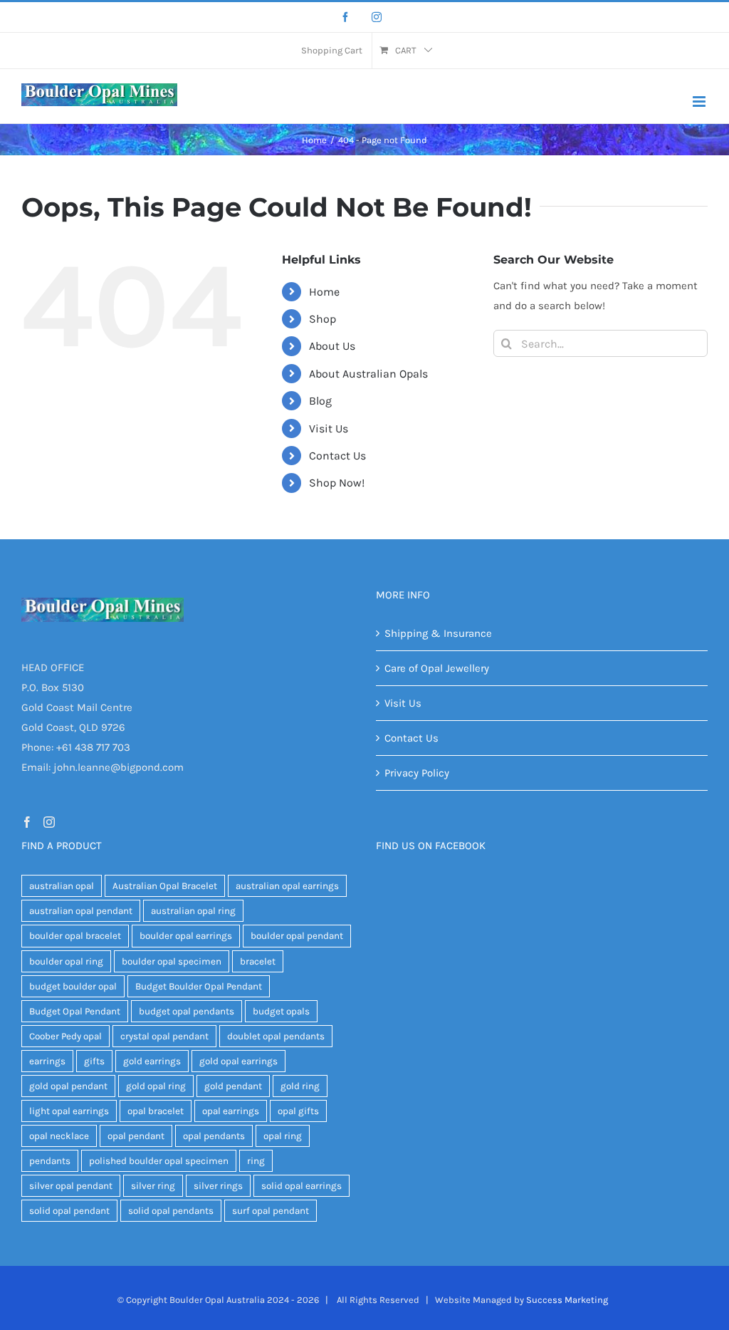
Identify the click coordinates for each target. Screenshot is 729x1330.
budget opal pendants (186, 1011)
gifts (94, 1061)
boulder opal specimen (171, 961)
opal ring (282, 1136)
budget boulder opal (73, 986)
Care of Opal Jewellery (436, 668)
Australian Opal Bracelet (164, 885)
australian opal (61, 885)
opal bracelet (155, 1111)
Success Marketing (567, 1299)
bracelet (258, 961)
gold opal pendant (68, 1086)
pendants (49, 1160)
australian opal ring (193, 910)
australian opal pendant (80, 910)
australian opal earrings (287, 885)
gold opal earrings (238, 1061)
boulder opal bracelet (75, 935)
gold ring (300, 1086)
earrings (47, 1061)
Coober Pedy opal (65, 1036)
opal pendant (135, 1136)
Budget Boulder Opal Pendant (198, 986)
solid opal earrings (301, 1185)
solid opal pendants (171, 1210)
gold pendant (233, 1086)
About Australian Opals (368, 373)
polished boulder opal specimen (159, 1160)
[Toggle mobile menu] (700, 101)
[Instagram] (377, 17)
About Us (332, 346)
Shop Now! (336, 482)
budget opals (281, 1011)
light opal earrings (69, 1111)
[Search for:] (600, 342)
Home (324, 291)
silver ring (153, 1185)
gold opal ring (156, 1086)
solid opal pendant (69, 1210)
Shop (322, 319)
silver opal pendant (70, 1185)
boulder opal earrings (186, 935)
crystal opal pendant (164, 1036)
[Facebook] (345, 17)
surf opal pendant (270, 1210)
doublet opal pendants (276, 1036)
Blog (320, 400)
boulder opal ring (66, 961)
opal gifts (298, 1111)
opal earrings (230, 1111)
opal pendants (214, 1136)
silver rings (218, 1185)
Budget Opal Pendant (74, 1011)
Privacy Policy (416, 773)
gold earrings (152, 1061)
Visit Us (328, 428)
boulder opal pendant (297, 935)
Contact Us (337, 455)
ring (256, 1160)
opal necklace (59, 1136)
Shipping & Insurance (438, 633)
